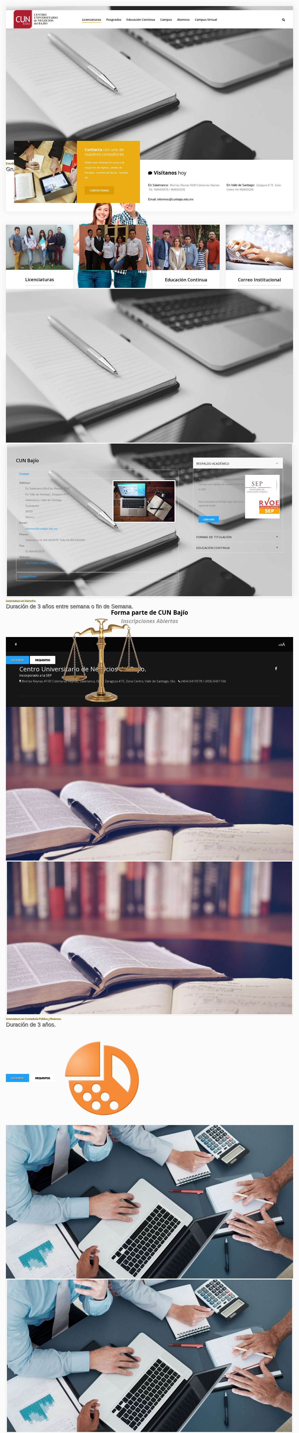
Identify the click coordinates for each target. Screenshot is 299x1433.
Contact (24, 473)
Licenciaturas (91, 20)
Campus (166, 20)
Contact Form (27, 576)
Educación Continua (141, 20)
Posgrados (113, 20)
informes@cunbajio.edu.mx (41, 528)
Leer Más (17, 660)
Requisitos (42, 660)
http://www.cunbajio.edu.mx (41, 563)
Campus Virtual (206, 20)
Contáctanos (99, 190)
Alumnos (183, 20)
